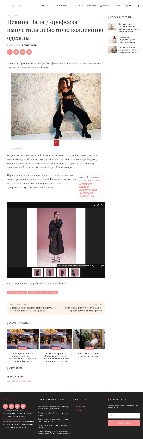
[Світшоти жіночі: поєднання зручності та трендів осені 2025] (112, 49)
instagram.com (16, 149)
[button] (137, 5)
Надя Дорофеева (17, 293)
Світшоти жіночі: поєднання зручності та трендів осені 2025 (128, 50)
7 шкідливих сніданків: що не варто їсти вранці (126, 39)
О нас (78, 410)
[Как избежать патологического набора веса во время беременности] (112, 26)
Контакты (80, 406)
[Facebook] (10, 52)
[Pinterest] (22, 52)
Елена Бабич (29, 45)
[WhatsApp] (29, 52)
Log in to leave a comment (19, 381)
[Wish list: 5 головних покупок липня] (89, 339)
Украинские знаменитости (43, 293)
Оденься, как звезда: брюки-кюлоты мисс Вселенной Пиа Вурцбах (31, 309)
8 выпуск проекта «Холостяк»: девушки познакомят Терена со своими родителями (56, 357)
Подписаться (124, 423)
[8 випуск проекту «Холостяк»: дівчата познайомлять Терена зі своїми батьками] (23, 339)
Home (9, 15)
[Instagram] (11, 406)
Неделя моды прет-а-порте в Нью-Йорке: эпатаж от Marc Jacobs (82, 309)
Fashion (17, 15)
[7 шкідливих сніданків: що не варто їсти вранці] (112, 39)
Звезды (22, 349)
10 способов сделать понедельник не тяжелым (52, 426)
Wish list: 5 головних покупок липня (89, 354)
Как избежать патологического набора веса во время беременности (129, 28)
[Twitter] (16, 52)
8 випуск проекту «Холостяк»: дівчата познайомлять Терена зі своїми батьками (22, 357)
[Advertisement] (125, 101)
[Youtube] (23, 406)
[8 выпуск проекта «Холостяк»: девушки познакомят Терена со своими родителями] (56, 339)
